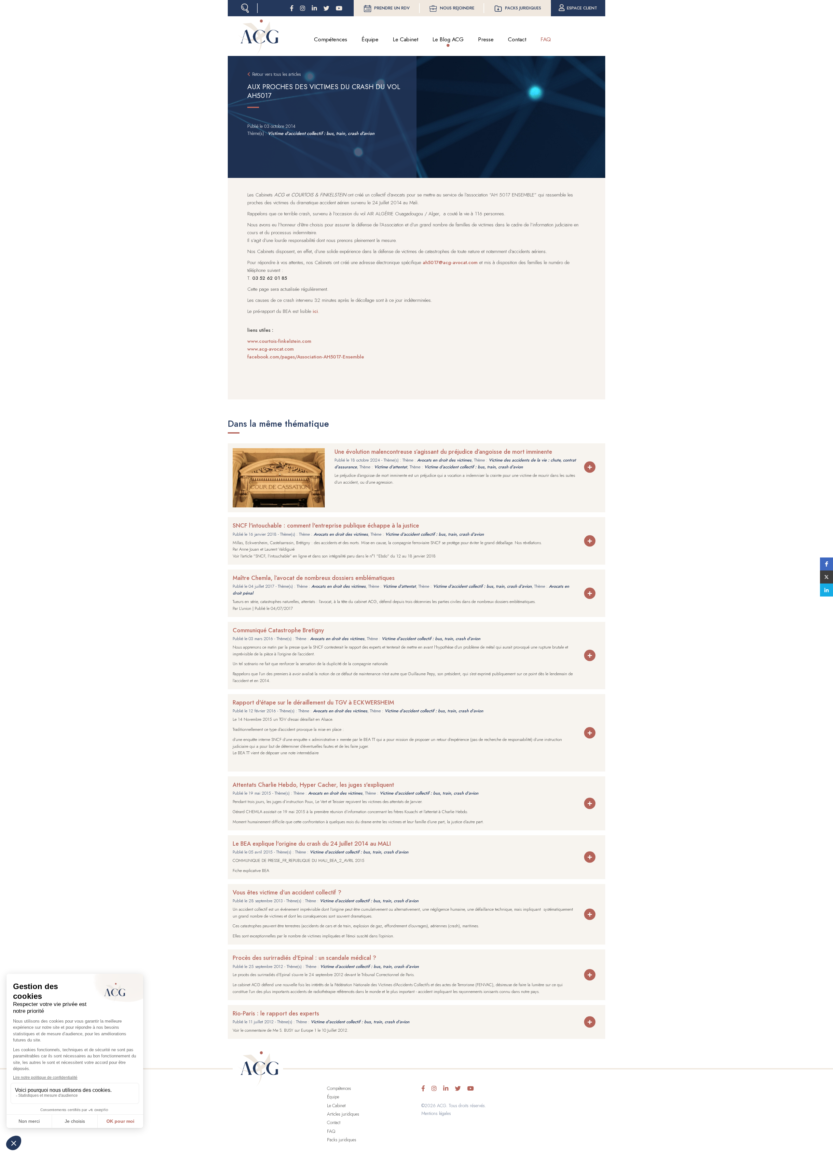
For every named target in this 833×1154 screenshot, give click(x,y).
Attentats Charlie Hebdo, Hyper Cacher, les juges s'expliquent (313, 785)
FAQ (545, 39)
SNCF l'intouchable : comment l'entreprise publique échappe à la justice (326, 525)
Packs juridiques (523, 8)
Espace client (582, 8)
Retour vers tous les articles (276, 74)
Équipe (370, 39)
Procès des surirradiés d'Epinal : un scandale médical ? (304, 958)
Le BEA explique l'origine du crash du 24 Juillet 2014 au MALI (312, 843)
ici (315, 311)
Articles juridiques (343, 1114)
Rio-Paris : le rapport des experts (276, 1013)
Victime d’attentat (390, 467)
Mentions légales (436, 1113)
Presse (486, 39)
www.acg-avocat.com (270, 349)
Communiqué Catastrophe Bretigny (278, 630)
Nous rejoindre (457, 8)
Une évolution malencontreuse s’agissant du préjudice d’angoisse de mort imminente (443, 452)
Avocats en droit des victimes (444, 460)
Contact (517, 39)
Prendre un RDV (392, 8)
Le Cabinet (405, 39)
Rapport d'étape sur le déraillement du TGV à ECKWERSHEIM (313, 702)
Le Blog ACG (448, 39)
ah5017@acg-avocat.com (450, 262)
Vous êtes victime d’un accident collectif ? (287, 892)
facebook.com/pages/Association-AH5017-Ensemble (305, 356)
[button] (826, 563)
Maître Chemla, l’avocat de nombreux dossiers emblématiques (314, 578)
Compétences (330, 39)
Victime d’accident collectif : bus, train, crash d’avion (321, 133)
